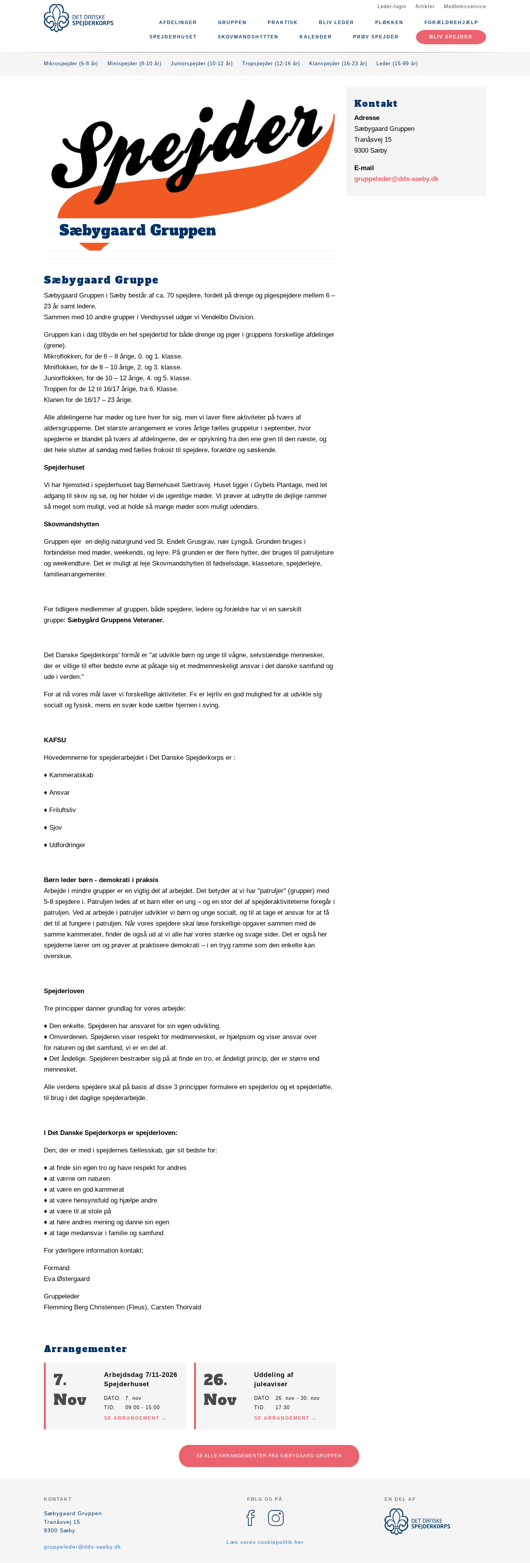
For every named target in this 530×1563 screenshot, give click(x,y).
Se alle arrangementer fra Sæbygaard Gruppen (269, 1456)
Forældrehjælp (451, 22)
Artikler (425, 6)
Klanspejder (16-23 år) (338, 63)
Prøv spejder (376, 37)
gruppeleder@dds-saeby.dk (396, 179)
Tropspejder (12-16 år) (271, 63)
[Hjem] (79, 18)
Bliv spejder (451, 37)
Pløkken (389, 22)
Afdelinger (178, 22)
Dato (111, 1398)
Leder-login (392, 6)
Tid (108, 1407)
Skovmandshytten (248, 37)
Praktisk (283, 22)
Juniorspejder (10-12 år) (202, 63)
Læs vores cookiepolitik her (265, 1542)
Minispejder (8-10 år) (134, 63)
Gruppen (232, 22)
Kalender (316, 37)
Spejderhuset (173, 37)
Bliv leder (336, 22)
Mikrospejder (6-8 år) (71, 63)
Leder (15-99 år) (397, 63)
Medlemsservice (465, 6)
